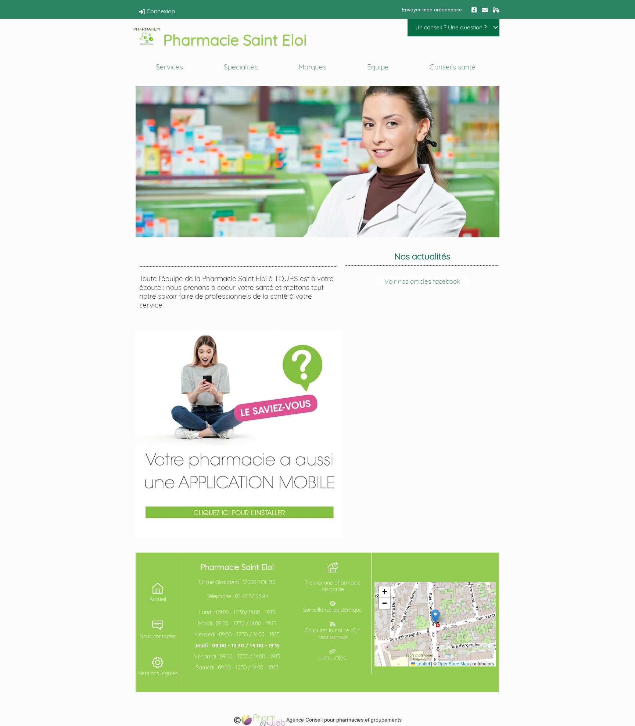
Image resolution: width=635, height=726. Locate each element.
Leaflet (422, 663)
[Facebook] (474, 9)
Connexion (160, 11)
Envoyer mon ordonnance (432, 9)
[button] (435, 616)
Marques (312, 66)
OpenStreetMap (453, 663)
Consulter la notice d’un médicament (332, 633)
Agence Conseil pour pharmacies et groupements (343, 720)
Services (169, 66)
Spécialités (241, 66)
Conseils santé (453, 66)
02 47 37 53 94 (251, 596)
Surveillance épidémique (332, 610)
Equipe (378, 66)
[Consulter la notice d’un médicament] (496, 9)
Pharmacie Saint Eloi (235, 39)
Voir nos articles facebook (422, 281)
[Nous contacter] (485, 9)
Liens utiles (332, 657)
